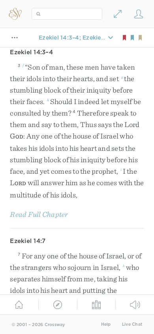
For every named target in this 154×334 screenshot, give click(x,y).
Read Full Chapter (39, 214)
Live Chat (132, 324)
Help (106, 324)
